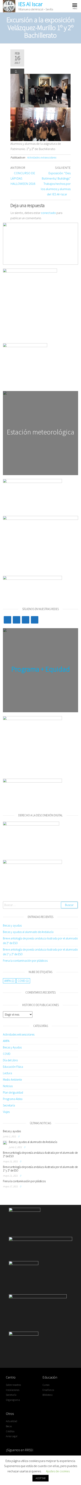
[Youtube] (25, 620)
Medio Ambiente (12, 1079)
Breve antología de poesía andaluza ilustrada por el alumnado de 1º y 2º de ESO (40, 1168)
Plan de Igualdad (13, 1092)
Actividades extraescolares (41, 157)
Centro (11, 1377)
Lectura (7, 1073)
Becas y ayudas (12, 925)
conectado (48, 213)
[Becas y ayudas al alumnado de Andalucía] (5, 1142)
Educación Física (13, 1067)
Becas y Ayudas (12, 1047)
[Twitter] (7, 620)
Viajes (6, 1112)
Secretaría (9, 1105)
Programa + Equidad (40, 669)
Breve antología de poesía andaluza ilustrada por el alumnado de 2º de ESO (40, 1154)
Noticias (8, 1086)
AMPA (9, 981)
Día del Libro (10, 1060)
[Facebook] (16, 620)
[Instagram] (35, 620)
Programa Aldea (12, 1099)
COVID (23, 981)
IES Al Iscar (30, 4)
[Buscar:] (40, 905)
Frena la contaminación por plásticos (25, 960)
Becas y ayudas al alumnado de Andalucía (28, 932)
